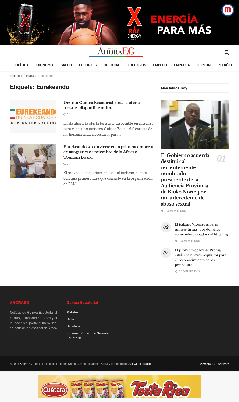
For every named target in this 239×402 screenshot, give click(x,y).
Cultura (111, 65)
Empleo (160, 65)
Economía (45, 65)
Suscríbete (221, 364)
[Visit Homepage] (116, 52)
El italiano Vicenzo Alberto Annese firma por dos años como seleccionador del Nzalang (201, 229)
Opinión (204, 65)
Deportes (88, 65)
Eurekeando (45, 76)
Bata (70, 319)
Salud (66, 65)
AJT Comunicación (140, 364)
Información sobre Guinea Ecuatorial (87, 335)
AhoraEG (26, 364)
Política (21, 65)
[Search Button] (227, 52)
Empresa (182, 65)
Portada (15, 76)
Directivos (136, 65)
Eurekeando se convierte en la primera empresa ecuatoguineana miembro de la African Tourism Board (108, 152)
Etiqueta (29, 76)
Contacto (205, 364)
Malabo (72, 312)
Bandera (73, 326)
